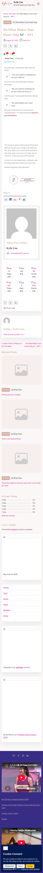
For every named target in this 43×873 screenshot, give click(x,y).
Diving (5, 616)
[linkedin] (28, 756)
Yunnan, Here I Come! (10, 813)
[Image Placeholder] (21, 371)
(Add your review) (8, 516)
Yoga (5, 593)
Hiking (5, 605)
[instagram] (23, 756)
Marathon (6, 610)
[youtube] (14, 756)
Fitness (6, 587)
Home (5, 14)
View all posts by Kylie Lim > (14, 334)
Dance (5, 599)
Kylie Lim (18, 2)
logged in (14, 529)
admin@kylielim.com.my (20, 253)
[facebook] (5, 46)
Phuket (4, 819)
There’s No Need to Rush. (11, 439)
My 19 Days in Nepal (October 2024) (15, 799)
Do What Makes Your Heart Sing (25, 22)
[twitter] (10, 46)
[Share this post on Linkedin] (16, 46)
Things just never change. (11, 395)
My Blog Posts (16, 390)
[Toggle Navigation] (38, 3)
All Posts (12, 14)
